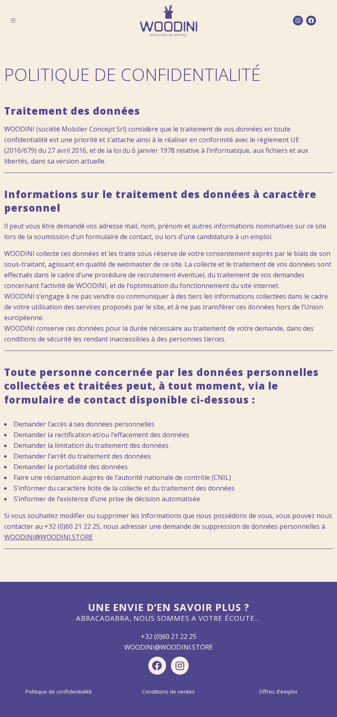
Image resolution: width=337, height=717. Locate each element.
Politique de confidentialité (58, 691)
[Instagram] (180, 665)
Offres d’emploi (278, 691)
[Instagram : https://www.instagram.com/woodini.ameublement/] (298, 20)
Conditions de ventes (168, 691)
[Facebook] (157, 665)
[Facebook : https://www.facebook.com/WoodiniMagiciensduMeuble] (311, 20)
